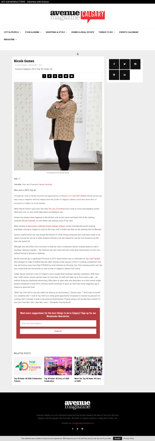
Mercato (97, 229)
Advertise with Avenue (38, 1)
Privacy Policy (129, 438)
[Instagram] (82, 429)
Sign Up (58, 331)
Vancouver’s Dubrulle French (39, 226)
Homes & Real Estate (82, 32)
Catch (64, 229)
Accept (117, 438)
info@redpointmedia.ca (83, 423)
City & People (11, 32)
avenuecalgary (22, 65)
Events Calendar (128, 32)
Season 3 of (74, 196)
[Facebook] (72, 429)
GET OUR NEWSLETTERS (13, 1)
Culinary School (58, 226)
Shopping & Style (55, 32)
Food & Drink (32, 32)
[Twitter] (77, 429)
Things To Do (106, 32)
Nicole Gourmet (45, 184)
